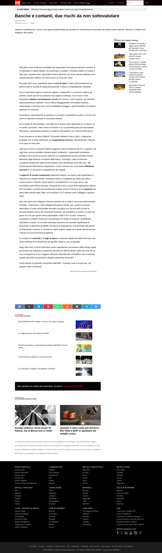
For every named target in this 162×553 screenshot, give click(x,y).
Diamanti (120, 498)
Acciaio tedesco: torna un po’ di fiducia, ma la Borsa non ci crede (33, 429)
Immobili (120, 496)
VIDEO (112, 3)
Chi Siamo (33, 546)
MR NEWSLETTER (73, 386)
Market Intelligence (81, 3)
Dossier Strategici (40, 3)
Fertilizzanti (53, 475)
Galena (85, 496)
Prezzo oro (19, 478)
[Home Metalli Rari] (17, 5)
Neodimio (52, 498)
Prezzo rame (20, 470)
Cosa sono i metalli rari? (126, 511)
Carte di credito (122, 493)
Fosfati (85, 493)
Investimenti (53, 522)
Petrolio (52, 470)
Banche (120, 491)
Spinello (86, 504)
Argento (18, 493)
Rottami (52, 483)
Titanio (119, 480)
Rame (85, 478)
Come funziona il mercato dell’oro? (130, 519)
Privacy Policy (117, 546)
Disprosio (52, 493)
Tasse (119, 501)
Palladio (18, 496)
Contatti (41, 546)
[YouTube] (130, 533)
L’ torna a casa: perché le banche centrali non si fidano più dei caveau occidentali (137, 77)
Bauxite (86, 491)
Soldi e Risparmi (21, 527)
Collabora (49, 546)
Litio (50, 478)
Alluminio (86, 470)
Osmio (17, 504)
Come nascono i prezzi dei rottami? (130, 524)
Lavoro (51, 527)
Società (86, 516)
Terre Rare (121, 470)
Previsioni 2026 (65, 3)
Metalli (51, 524)
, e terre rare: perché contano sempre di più (138, 56)
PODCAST (121, 3)
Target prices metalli (23, 524)
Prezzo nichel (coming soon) (26, 483)
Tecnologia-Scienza (90, 511)
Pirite (85, 501)
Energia (52, 519)
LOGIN (147, 3)
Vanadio (120, 473)
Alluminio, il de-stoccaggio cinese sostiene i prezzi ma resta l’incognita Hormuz (55, 9)
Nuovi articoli (95, 546)
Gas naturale (54, 473)
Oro (16, 491)
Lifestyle (86, 522)
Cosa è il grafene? (124, 514)
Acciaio (85, 473)
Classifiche (87, 524)
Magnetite (86, 498)
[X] (121, 533)
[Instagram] (135, 533)
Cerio (51, 491)
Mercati (52, 511)
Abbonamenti (60, 546)
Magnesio (120, 483)
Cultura (85, 519)
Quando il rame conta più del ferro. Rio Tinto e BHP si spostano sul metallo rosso (80, 430)
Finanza (52, 516)
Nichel (85, 483)
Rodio (17, 501)
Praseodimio (54, 501)
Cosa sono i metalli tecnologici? (129, 516)
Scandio (52, 504)
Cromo (119, 478)
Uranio (51, 480)
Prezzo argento (21, 480)
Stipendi (120, 504)
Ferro (85, 475)
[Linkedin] (126, 533)
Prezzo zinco (20, 475)
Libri (68, 546)
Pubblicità (84, 546)
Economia (53, 514)
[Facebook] (118, 533)
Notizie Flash (26, 3)
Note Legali (105, 546)
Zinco (85, 480)
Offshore (86, 514)
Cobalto (120, 475)
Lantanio (52, 496)
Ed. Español (128, 546)
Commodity (53, 3)
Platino (17, 498)
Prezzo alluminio (21, 473)
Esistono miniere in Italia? (127, 522)
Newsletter (75, 546)
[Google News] (140, 533)
